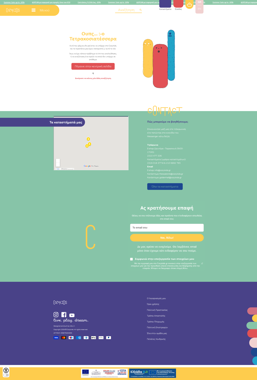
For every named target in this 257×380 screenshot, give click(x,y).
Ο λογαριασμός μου (156, 298)
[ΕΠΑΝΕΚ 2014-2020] (104, 374)
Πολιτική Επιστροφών (157, 327)
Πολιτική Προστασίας (157, 310)
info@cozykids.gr (163, 170)
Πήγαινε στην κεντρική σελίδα (93, 66)
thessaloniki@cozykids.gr (171, 173)
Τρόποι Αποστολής (156, 315)
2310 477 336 (154, 155)
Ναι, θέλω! (167, 237)
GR (199, 1)
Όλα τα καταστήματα (165, 186)
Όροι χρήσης (153, 304)
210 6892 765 (173, 163)
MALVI (72, 326)
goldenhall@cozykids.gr (170, 177)
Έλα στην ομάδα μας (157, 333)
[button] (128, 10)
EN (199, 8)
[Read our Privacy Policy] (202, 263)
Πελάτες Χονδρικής (156, 339)
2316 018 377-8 (155, 163)
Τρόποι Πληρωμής (155, 321)
